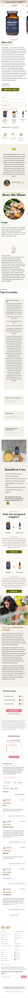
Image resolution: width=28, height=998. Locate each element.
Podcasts (3, 956)
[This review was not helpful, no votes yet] (23, 816)
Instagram (18, 954)
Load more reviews (14, 915)
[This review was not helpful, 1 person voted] (23, 909)
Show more (6, 791)
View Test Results (14, 710)
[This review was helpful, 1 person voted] (21, 842)
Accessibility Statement (6, 945)
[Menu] (3, 5)
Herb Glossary (4, 958)
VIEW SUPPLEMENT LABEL (14, 39)
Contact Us (16, 933)
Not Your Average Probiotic (14, 120)
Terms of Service (4, 943)
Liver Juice (23, 119)
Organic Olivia (12, 991)
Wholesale (3, 937)
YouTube (18, 959)
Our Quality (3, 935)
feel (8, 788)
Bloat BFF (5, 121)
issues (16, 788)
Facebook (18, 955)
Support (16, 939)
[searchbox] (8, 782)
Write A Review (14, 757)
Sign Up (24, 976)
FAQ (15, 941)
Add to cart (14, 552)
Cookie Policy (17, 943)
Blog (2, 954)
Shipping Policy (17, 937)
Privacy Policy (4, 941)
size (4, 788)
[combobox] (19, 794)
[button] (23, 5)
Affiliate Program (4, 939)
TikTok (18, 952)
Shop (2, 952)
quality (11, 788)
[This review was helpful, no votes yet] (21, 816)
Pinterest (18, 957)
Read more (14, 836)
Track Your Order (18, 935)
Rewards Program (5, 960)
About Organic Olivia (5, 933)
